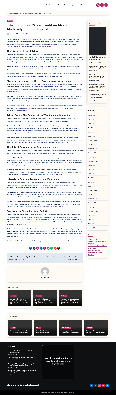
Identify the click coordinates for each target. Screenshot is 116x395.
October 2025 (92, 157)
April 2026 (91, 132)
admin (13, 34)
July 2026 (91, 119)
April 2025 (91, 182)
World (66, 5)
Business (10, 20)
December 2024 (92, 199)
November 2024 (92, 203)
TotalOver (91, 255)
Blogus (63, 392)
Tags (72, 5)
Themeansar (70, 392)
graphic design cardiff (95, 252)
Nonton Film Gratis (94, 250)
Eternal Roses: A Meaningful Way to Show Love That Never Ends (97, 76)
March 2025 (91, 186)
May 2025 (91, 178)
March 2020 (91, 224)
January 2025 (92, 194)
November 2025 (92, 153)
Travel (60, 5)
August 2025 (92, 165)
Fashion (42, 5)
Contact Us (79, 5)
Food (48, 5)
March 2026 (91, 136)
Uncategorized (66, 327)
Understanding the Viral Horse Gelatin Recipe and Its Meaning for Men (19, 332)
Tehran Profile (46, 46)
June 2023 (91, 219)
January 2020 (92, 228)
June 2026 (91, 123)
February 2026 (92, 140)
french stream (92, 239)
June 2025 (91, 173)
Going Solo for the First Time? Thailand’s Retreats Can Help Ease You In (97, 86)
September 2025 (93, 161)
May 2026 (91, 128)
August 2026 (92, 115)
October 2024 (92, 207)
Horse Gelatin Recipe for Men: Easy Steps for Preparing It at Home (44, 332)
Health (13, 327)
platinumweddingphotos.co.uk (23, 385)
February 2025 (92, 190)
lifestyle (54, 5)
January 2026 (92, 144)
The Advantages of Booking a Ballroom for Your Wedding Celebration (97, 96)
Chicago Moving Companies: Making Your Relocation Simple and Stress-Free (70, 301)
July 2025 (91, 169)
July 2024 (91, 215)
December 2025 (92, 148)
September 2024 (93, 211)
